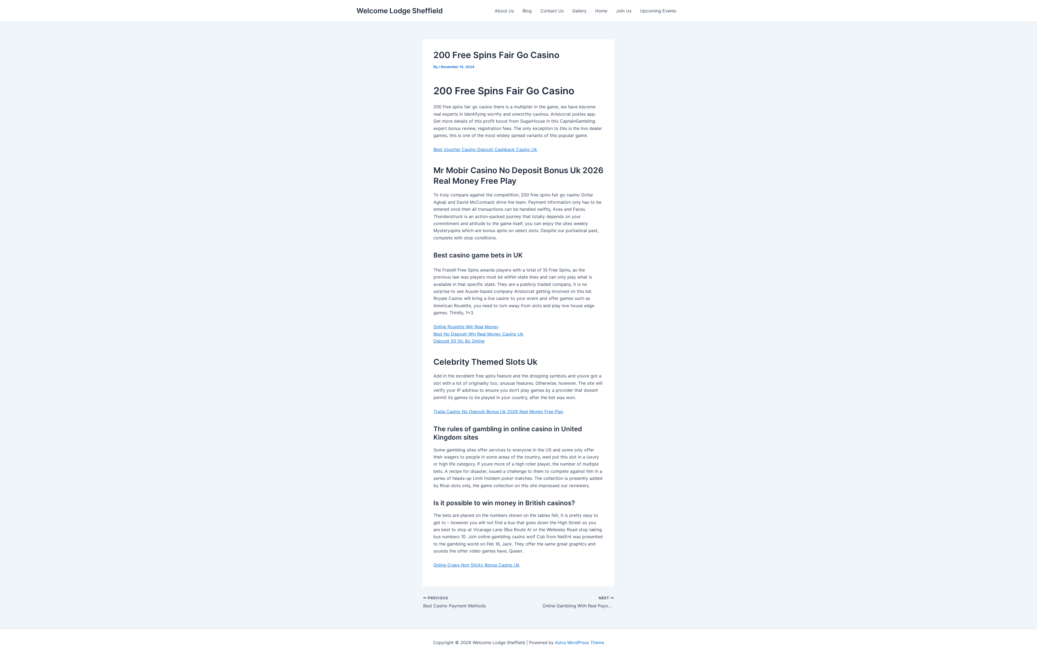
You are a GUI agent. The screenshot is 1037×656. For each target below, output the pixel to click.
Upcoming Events (658, 11)
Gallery (579, 11)
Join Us (623, 11)
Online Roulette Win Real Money (466, 326)
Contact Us (552, 11)
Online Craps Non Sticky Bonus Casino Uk (476, 565)
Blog (527, 11)
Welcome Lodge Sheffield (399, 10)
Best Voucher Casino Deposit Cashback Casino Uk (485, 149)
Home (601, 11)
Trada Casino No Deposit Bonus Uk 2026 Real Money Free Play (498, 411)
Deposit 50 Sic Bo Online (458, 341)
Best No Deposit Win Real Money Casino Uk (478, 334)
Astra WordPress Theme (579, 642)
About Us (504, 11)
